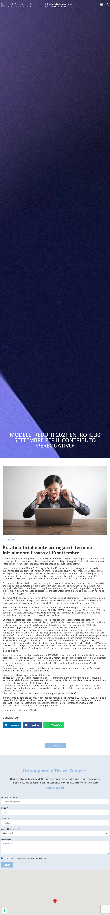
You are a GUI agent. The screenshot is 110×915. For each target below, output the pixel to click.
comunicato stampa (20, 558)
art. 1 (6, 568)
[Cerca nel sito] (108, 4)
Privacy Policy (26, 858)
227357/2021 (54, 655)
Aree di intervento (10, 829)
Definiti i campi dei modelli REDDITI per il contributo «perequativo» (56, 663)
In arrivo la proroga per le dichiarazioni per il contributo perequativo (64, 632)
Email (4, 808)
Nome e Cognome (9, 797)
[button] (12, 725)
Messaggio (6, 840)
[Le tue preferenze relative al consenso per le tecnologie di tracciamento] (4, 910)
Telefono (5, 819)
